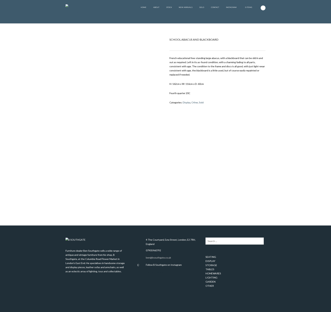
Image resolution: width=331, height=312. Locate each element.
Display (186, 102)
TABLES (209, 269)
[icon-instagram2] (263, 8)
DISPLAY (210, 261)
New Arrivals (185, 7)
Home (143, 7)
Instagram (231, 7)
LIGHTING (211, 277)
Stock (169, 7)
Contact (215, 7)
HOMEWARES (213, 273)
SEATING (210, 256)
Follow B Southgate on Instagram (164, 264)
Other (194, 102)
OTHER (209, 285)
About (156, 7)
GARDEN (210, 281)
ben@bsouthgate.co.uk (158, 257)
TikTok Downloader (156, 272)
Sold (201, 7)
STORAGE (211, 265)
